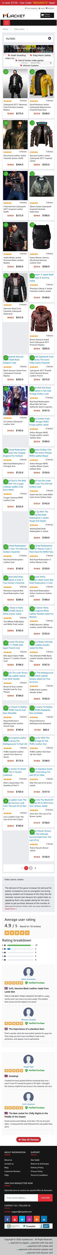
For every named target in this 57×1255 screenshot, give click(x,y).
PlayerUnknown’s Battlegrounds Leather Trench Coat (13, 723)
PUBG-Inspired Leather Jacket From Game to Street (14, 754)
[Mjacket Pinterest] (37, 1219)
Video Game (19, 29)
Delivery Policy (37, 1167)
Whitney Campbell (28, 1020)
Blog (6, 1167)
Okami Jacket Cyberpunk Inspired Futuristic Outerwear (40, 209)
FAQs (6, 1175)
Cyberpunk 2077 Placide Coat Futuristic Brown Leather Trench (40, 373)
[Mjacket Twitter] (22, 1219)
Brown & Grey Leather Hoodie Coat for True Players (13, 689)
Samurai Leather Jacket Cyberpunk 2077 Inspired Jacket (41, 158)
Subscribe (45, 1198)
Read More (10, 908)
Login (42, 8)
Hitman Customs (31, 65)
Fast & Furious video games (30, 60)
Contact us (9, 1164)
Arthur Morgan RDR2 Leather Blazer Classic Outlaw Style (39, 466)
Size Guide (35, 1160)
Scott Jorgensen (28, 1104)
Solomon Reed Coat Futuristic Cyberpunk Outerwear (12, 311)
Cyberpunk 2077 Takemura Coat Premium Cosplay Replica (15, 107)
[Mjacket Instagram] (29, 1219)
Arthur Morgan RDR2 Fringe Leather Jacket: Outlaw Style (39, 435)
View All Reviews (30, 1139)
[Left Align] (7, 933)
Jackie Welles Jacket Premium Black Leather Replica (14, 260)
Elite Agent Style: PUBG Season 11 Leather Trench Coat (15, 658)
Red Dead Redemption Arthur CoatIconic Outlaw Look (41, 593)
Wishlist (51, 8)
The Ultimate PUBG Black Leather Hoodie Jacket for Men (41, 658)
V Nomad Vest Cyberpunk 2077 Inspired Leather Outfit (15, 209)
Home (5, 29)
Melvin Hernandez (28, 979)
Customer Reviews (12, 1171)
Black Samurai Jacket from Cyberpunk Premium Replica (15, 373)
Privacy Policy (37, 1171)
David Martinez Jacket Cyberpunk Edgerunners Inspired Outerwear (40, 107)
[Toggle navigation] (6, 22)
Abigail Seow (29, 1067)
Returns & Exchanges (40, 1164)
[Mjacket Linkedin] (44, 1219)
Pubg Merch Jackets (41, 55)
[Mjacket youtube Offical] (15, 1219)
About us (8, 1160)
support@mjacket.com (21, 1211)
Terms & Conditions (39, 1175)
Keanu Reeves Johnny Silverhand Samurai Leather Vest (39, 260)
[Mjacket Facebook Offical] (7, 1219)
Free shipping (31, 8)
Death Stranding (18, 55)
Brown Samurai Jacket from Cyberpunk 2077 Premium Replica (39, 342)
